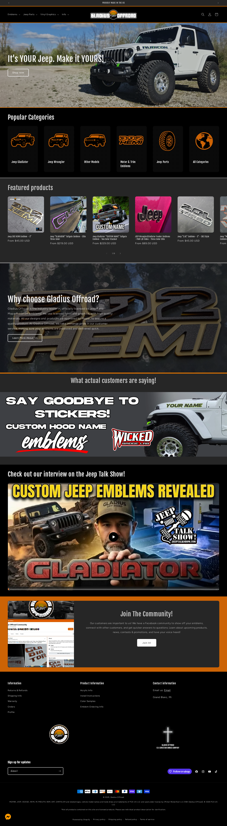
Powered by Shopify (81, 820)
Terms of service (147, 819)
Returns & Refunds (17, 690)
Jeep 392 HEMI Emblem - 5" (20, 236)
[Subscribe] (59, 771)
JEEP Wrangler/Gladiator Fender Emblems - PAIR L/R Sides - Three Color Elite (152, 237)
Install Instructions (90, 696)
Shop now (18, 72)
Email (167, 690)
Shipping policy (115, 819)
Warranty (12, 701)
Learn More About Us (25, 338)
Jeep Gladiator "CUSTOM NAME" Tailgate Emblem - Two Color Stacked (110, 237)
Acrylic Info (86, 690)
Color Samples (88, 701)
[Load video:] (113, 537)
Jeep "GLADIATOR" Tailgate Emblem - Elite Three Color (68, 237)
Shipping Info (15, 696)
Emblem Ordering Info (91, 706)
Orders (11, 706)
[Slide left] (106, 253)
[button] (13, 14)
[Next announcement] (218, 3)
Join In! (146, 642)
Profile (11, 712)
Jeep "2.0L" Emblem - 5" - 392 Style (193, 236)
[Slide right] (120, 253)
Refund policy (131, 819)
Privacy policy (99, 819)
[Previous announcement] (8, 3)
